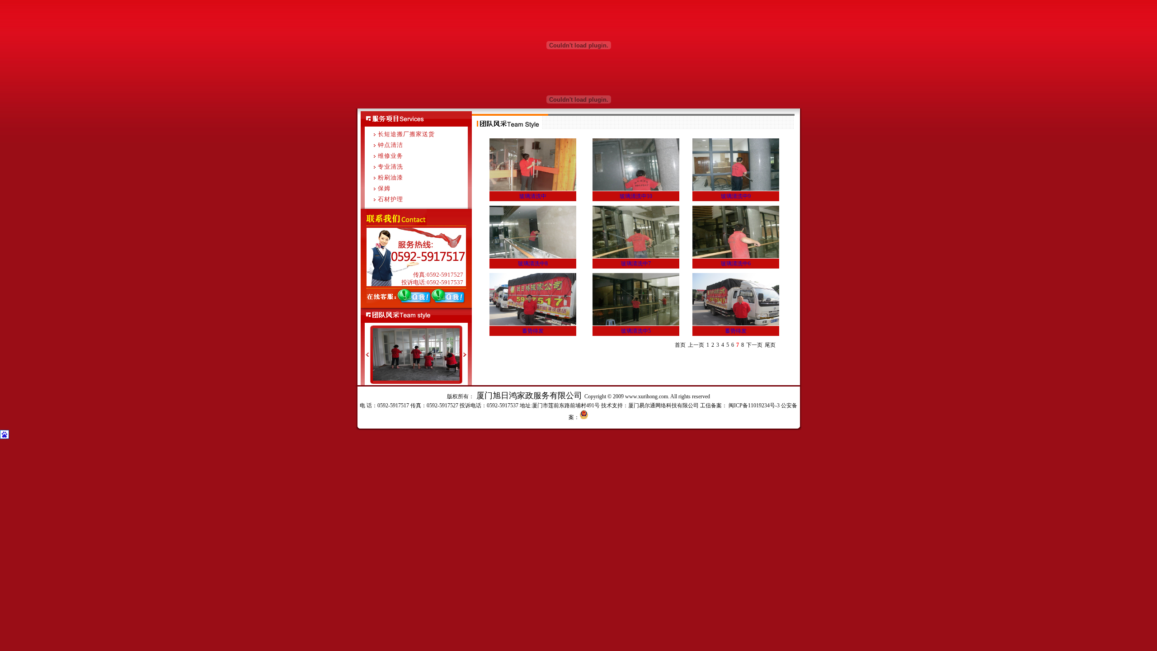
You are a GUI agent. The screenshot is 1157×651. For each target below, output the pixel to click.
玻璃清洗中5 (636, 331)
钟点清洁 (390, 145)
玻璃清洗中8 (533, 263)
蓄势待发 (533, 331)
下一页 (754, 345)
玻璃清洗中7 (636, 263)
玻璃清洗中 (532, 196)
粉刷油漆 (390, 177)
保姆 (384, 188)
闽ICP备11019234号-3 (753, 405)
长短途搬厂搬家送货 (406, 134)
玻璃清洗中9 (736, 196)
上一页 (696, 345)
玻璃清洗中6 (736, 263)
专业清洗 (390, 166)
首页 (680, 345)
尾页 (770, 345)
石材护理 (390, 199)
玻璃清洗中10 (636, 196)
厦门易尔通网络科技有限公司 (663, 405)
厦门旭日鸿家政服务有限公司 (529, 395)
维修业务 (390, 155)
